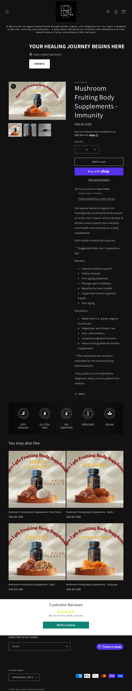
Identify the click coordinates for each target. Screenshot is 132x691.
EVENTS (39, 64)
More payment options (99, 179)
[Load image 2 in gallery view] (29, 129)
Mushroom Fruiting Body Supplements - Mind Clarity (35, 512)
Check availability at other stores (96, 198)
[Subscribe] (66, 646)
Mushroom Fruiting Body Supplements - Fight (31, 584)
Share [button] (82, 393)
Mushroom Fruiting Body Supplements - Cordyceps (92, 584)
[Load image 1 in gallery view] (15, 129)
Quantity (79, 141)
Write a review (66, 625)
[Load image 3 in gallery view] (44, 129)
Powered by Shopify (36, 689)
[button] (7, 11)
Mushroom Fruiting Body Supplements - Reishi (89, 512)
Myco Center (21, 689)
